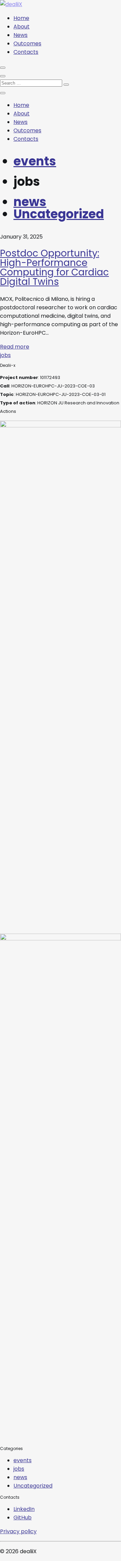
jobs (5, 355)
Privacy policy (18, 1531)
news (29, 201)
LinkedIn (24, 1509)
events (34, 161)
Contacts (25, 52)
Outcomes (27, 43)
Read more (14, 347)
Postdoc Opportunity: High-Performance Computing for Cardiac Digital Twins (54, 267)
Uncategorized (58, 214)
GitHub (22, 1517)
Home (21, 18)
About (21, 26)
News (20, 35)
